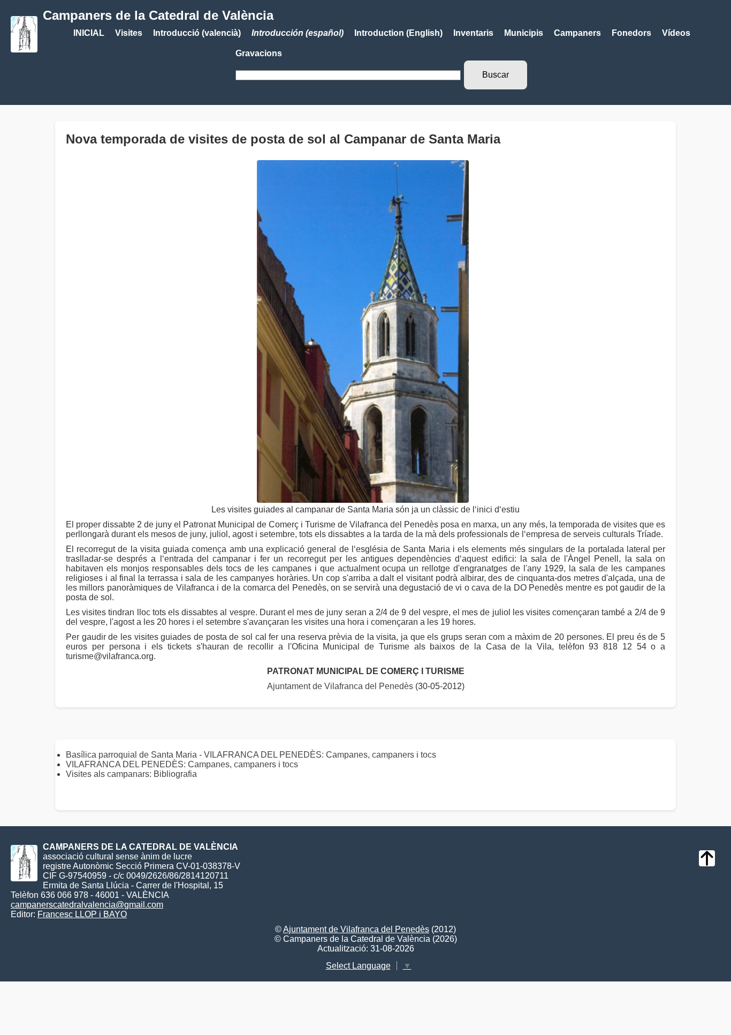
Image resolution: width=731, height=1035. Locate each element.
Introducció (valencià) (197, 32)
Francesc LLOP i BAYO (82, 914)
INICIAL (88, 32)
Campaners (577, 32)
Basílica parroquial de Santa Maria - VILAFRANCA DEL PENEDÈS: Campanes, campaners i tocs (251, 754)
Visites (128, 32)
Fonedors (631, 32)
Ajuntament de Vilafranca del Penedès (340, 686)
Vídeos (676, 32)
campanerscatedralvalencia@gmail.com (87, 904)
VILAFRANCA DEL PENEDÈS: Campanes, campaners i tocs (182, 764)
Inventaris (473, 32)
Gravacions (258, 53)
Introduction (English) (398, 32)
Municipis (523, 32)
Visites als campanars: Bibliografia (131, 774)
